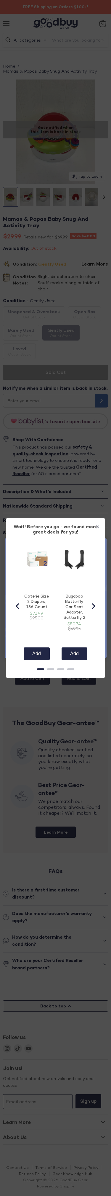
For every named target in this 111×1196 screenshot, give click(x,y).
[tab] (40, 669)
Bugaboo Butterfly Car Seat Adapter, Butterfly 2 (74, 606)
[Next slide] (93, 606)
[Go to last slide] (18, 606)
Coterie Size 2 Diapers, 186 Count (36, 601)
